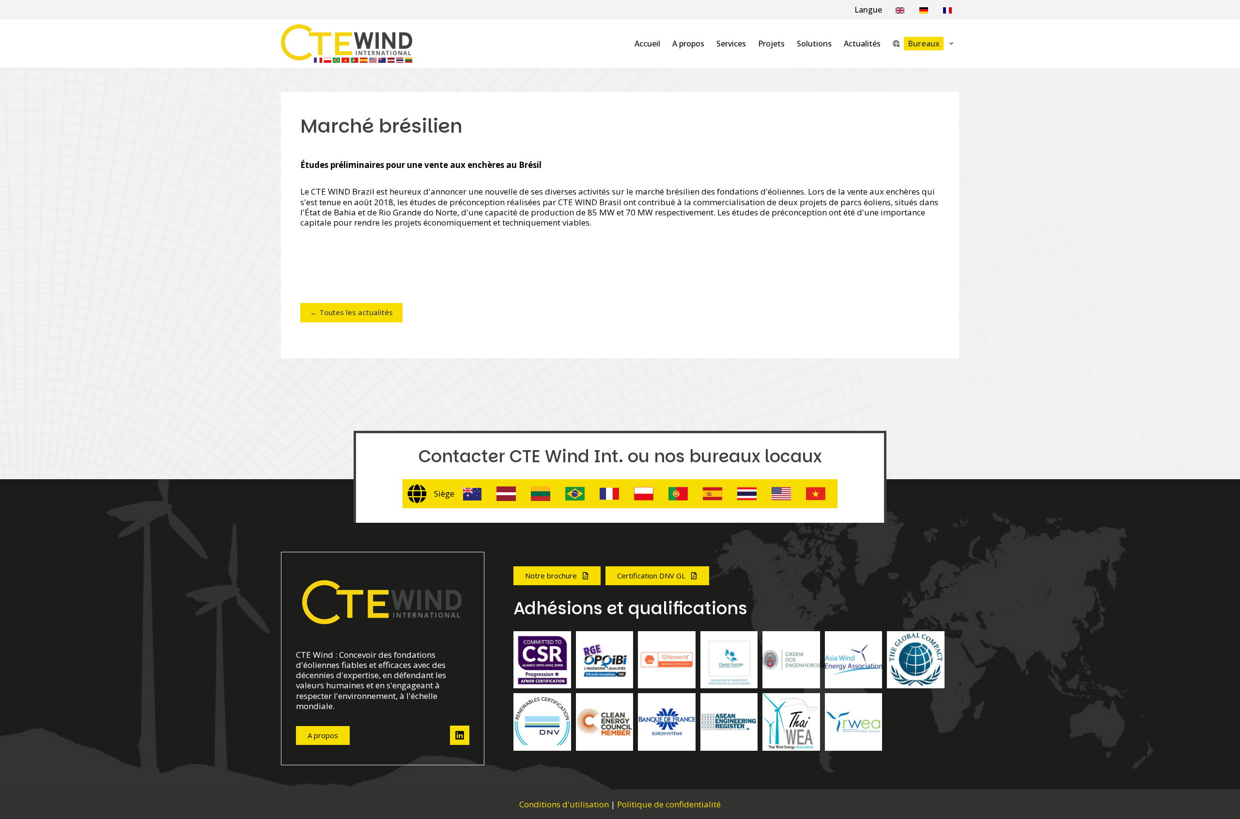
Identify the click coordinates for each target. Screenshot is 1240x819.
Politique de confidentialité (669, 804)
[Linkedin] (459, 735)
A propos (688, 43)
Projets (771, 43)
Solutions (814, 43)
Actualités (862, 43)
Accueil (647, 43)
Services (731, 43)
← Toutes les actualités (351, 312)
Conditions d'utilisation (564, 804)
